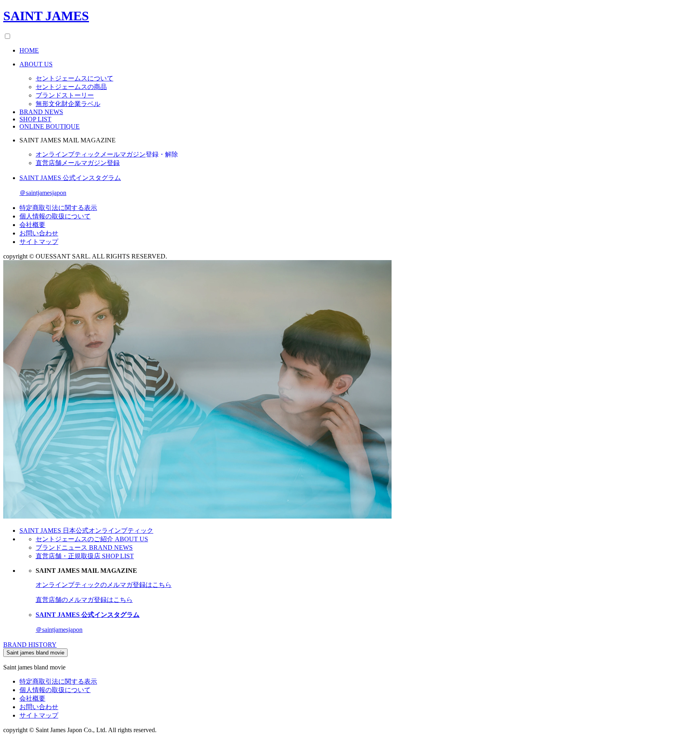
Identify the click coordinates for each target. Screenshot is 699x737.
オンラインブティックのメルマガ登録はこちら (104, 584)
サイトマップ (38, 241)
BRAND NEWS (41, 111)
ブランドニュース (84, 547)
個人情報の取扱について (55, 216)
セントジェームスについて (74, 78)
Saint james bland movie (35, 653)
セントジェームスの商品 (71, 86)
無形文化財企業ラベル (68, 103)
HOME (29, 50)
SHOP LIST (35, 119)
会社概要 (32, 224)
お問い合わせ (38, 233)
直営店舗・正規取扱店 (85, 556)
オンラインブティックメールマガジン (107, 154)
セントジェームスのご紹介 (92, 539)
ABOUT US (36, 64)
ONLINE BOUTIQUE (49, 126)
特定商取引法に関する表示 (58, 207)
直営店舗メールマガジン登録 (78, 162)
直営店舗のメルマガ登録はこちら (84, 599)
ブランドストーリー (65, 95)
